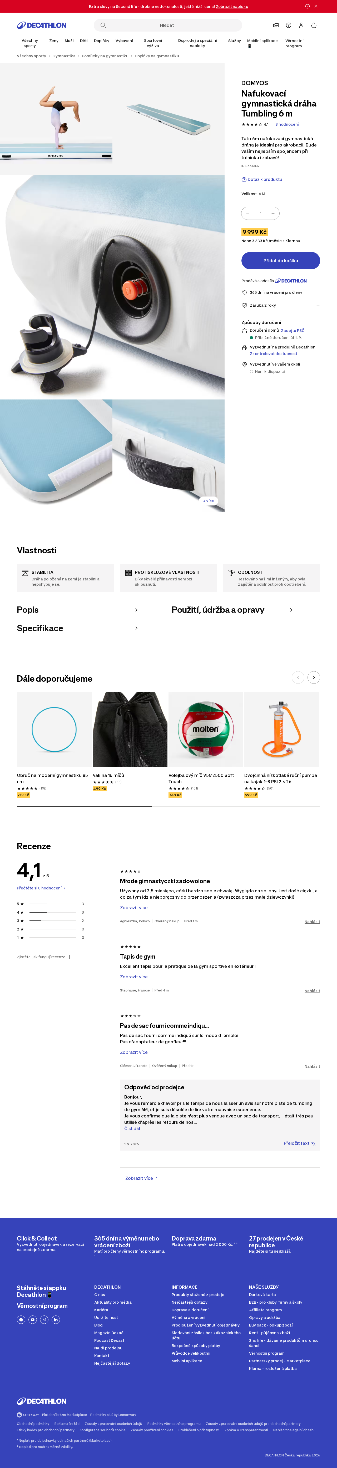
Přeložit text (297, 1143)
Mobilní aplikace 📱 (262, 43)
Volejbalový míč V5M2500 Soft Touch (201, 778)
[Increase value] (273, 213)
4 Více (208, 501)
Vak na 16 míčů (108, 775)
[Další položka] (314, 677)
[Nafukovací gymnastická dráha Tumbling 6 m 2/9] (56, 119)
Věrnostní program (294, 43)
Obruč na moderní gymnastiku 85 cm (52, 778)
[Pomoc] (288, 25)
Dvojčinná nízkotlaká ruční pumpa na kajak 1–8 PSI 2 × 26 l (280, 778)
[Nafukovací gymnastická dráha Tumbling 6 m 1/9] (168, 119)
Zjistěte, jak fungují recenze (41, 957)
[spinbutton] (260, 213)
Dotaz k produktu (265, 179)
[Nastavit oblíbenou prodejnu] (276, 25)
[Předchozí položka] (298, 677)
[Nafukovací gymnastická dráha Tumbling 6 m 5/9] (168, 455)
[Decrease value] (247, 213)
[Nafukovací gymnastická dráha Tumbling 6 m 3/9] (112, 287)
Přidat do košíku (281, 260)
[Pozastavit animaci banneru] (307, 6)
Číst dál (132, 1128)
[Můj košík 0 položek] (314, 25)
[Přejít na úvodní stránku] (41, 25)
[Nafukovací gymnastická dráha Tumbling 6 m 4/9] (56, 455)
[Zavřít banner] (316, 6)
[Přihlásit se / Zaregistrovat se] (301, 25)
